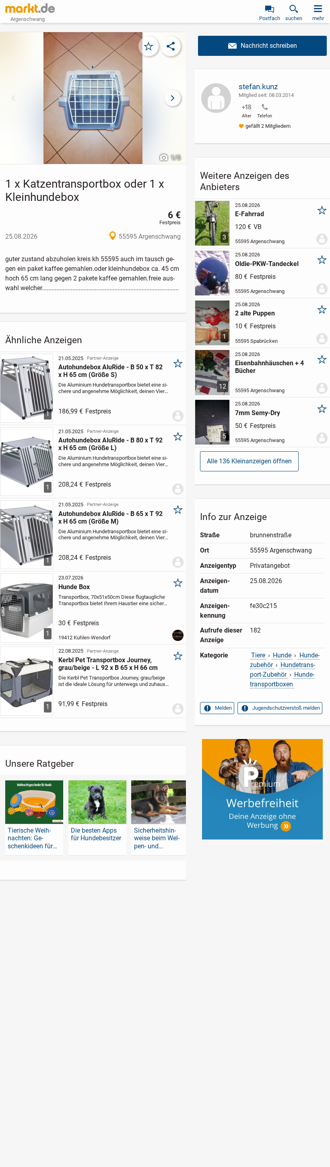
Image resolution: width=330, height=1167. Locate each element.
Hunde (282, 655)
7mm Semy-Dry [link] (257, 413)
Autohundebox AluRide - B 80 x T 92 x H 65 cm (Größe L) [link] (110, 444)
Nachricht (262, 46)
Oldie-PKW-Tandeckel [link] (267, 264)
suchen (293, 18)
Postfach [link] (269, 18)
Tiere (258, 655)
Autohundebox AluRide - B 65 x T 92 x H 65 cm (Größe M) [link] (110, 517)
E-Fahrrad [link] (249, 214)
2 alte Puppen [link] (255, 313)
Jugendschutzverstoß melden (286, 708)
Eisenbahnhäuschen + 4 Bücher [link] (269, 367)
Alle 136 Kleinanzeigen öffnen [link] (249, 461)
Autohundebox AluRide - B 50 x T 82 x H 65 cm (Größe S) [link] (110, 371)
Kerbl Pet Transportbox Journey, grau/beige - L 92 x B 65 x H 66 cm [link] (108, 664)
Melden (223, 708)
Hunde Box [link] (74, 587)
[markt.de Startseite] (30, 8)
